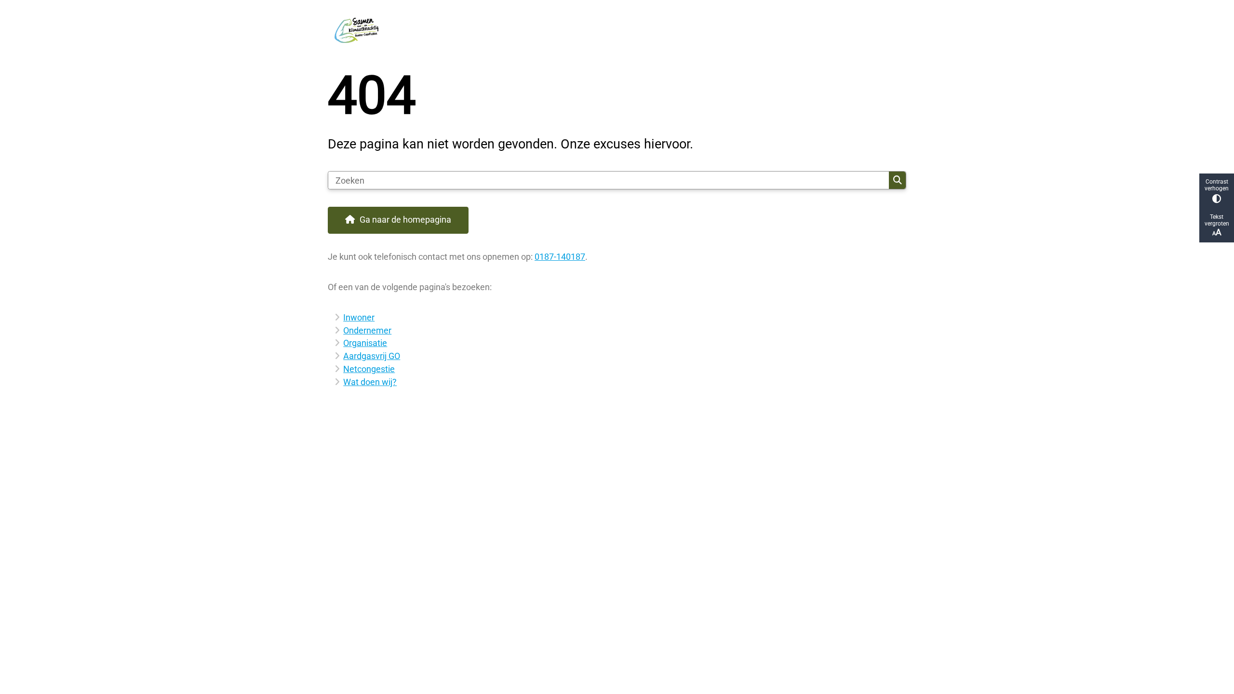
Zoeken (897, 180)
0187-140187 (560, 257)
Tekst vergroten (1217, 220)
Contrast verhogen (1217, 185)
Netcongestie (369, 369)
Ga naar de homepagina (405, 219)
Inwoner (359, 317)
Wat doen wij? (370, 382)
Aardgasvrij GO (371, 356)
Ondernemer (367, 330)
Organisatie (365, 343)
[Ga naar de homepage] (613, 28)
